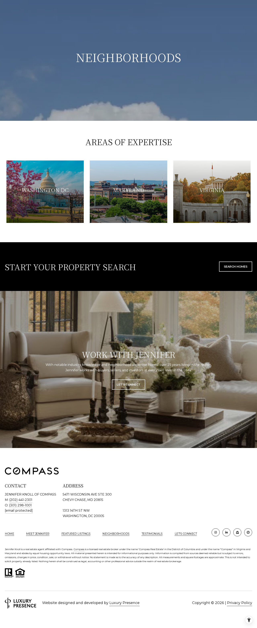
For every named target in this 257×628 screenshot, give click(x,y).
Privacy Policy (239, 603)
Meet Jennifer (37, 534)
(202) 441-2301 (20, 500)
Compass (78, 549)
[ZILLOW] (237, 532)
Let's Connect (186, 533)
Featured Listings (76, 534)
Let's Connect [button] (128, 384)
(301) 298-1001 (20, 505)
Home (9, 534)
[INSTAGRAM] (216, 532)
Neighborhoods (116, 534)
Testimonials (152, 534)
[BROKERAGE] (248, 532)
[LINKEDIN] (226, 532)
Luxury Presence (124, 603)
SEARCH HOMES (235, 266)
